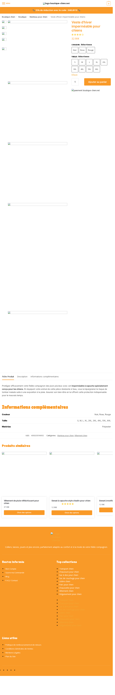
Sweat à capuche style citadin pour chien (71, 500)
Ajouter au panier (97, 81)
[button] (78, 34)
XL (97, 62)
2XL (104, 62)
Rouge (91, 50)
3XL (74, 69)
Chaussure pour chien (69, 571)
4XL (82, 69)
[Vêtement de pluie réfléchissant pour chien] (24, 474)
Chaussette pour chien (69, 587)
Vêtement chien (81, 435)
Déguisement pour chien (70, 594)
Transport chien (66, 568)
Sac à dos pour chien (68, 575)
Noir (75, 50)
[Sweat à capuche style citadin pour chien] (71, 474)
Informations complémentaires (45, 376)
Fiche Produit (8, 376)
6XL (96, 69)
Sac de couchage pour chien (72, 578)
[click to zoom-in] (37, 50)
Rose (82, 50)
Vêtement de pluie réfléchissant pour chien (21, 501)
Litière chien (64, 581)
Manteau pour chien (38, 17)
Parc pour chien (66, 584)
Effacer (75, 74)
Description (22, 376)
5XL (89, 69)
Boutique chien (8, 17)
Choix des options (24, 512)
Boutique (22, 17)
